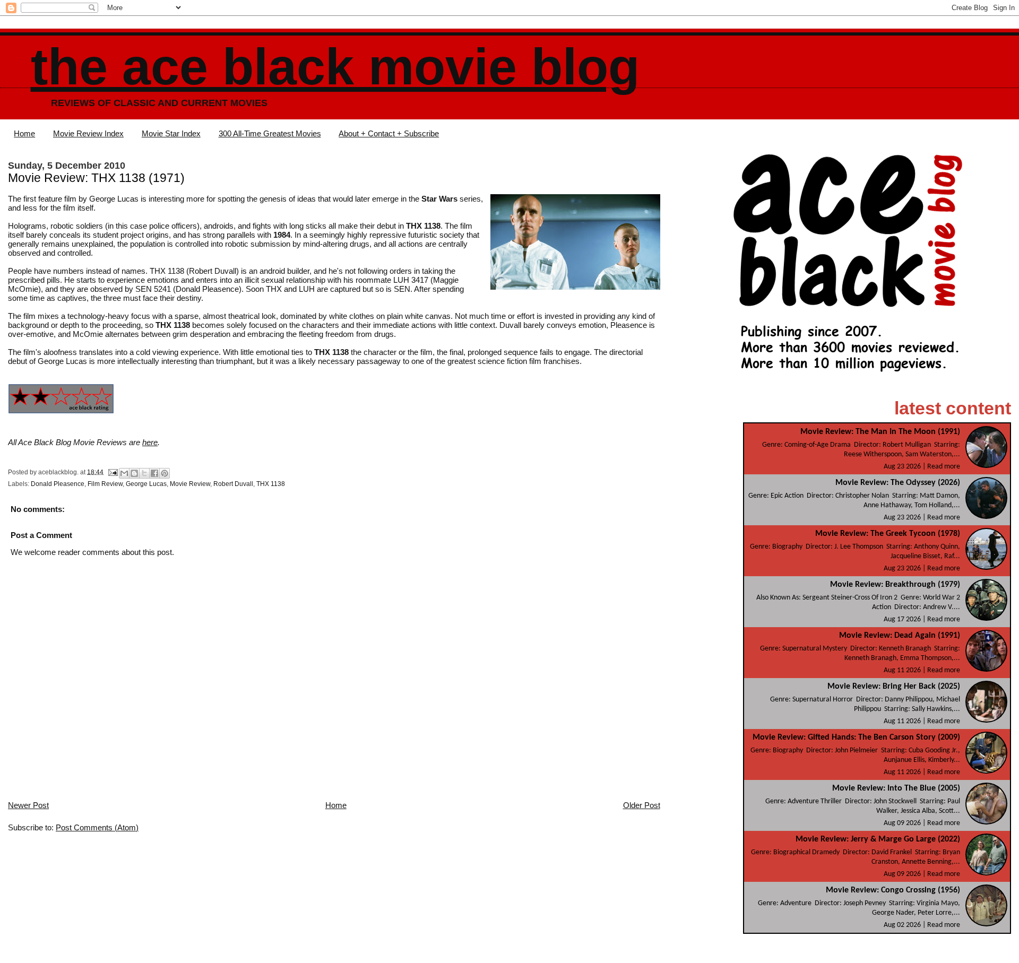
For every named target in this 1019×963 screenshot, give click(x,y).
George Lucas (146, 484)
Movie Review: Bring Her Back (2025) (893, 686)
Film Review (105, 484)
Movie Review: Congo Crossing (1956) (893, 890)
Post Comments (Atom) (97, 827)
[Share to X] (144, 473)
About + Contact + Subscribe (389, 133)
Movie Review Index (88, 133)
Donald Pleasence (57, 484)
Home (24, 133)
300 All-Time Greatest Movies (270, 133)
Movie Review (190, 484)
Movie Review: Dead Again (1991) (899, 635)
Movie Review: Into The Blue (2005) (896, 788)
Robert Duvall (233, 484)
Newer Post (28, 805)
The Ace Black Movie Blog (335, 67)
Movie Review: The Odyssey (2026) (897, 483)
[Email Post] (112, 471)
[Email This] (124, 473)
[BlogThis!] (134, 473)
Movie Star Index (171, 133)
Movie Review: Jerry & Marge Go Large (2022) (878, 839)
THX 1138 (270, 484)
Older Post (641, 805)
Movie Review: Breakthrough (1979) (895, 584)
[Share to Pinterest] (164, 473)
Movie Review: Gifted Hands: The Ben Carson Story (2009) (856, 737)
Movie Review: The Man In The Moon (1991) (880, 432)
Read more (943, 467)
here (150, 442)
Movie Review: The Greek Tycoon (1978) (887, 534)
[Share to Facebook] (154, 473)
